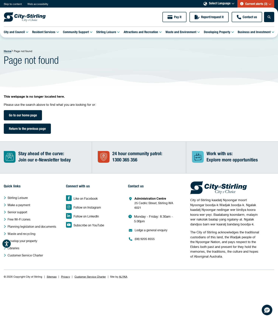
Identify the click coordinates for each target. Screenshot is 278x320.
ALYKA (123, 276)
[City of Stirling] (25, 17)
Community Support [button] (76, 32)
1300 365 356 (124, 160)
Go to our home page (23, 115)
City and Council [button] (14, 32)
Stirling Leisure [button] (106, 32)
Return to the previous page (27, 129)
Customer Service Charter (90, 276)
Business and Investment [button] (254, 32)
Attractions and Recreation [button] (141, 32)
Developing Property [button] (217, 32)
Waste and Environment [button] (180, 32)
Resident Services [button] (43, 32)
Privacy (65, 276)
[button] (255, 4)
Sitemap (52, 276)
